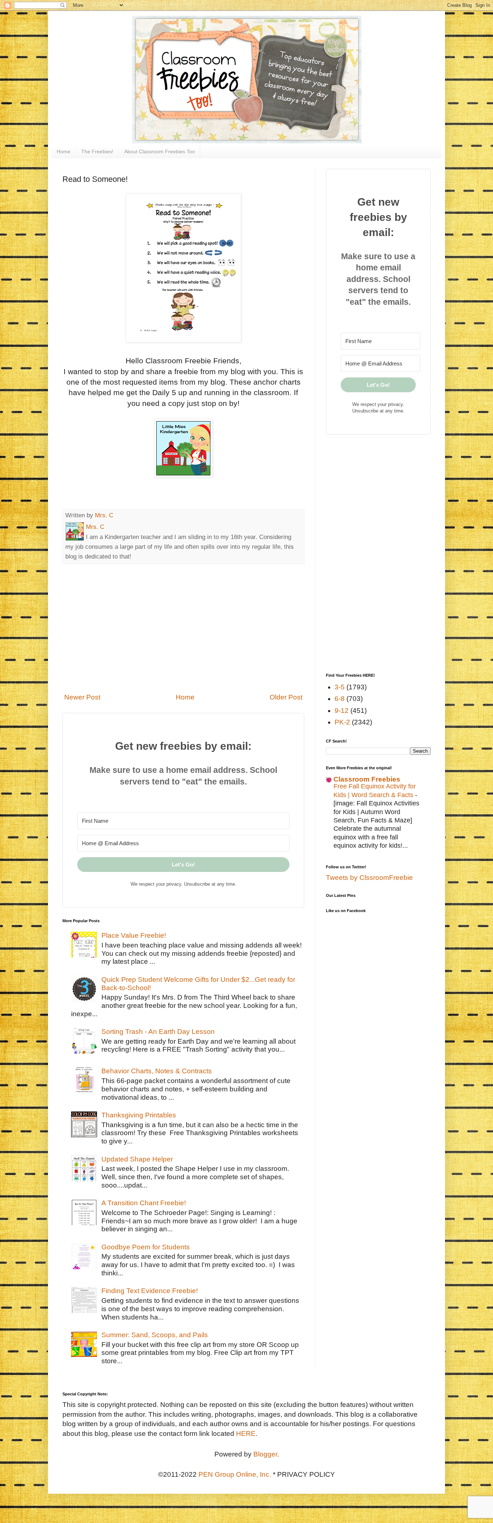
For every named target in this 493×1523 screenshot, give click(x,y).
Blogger (265, 1454)
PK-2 (342, 722)
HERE (246, 1433)
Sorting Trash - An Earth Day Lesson (158, 1031)
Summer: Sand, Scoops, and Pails (154, 1335)
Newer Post (82, 697)
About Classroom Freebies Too (159, 151)
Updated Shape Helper (137, 1159)
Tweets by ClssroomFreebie (369, 877)
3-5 (340, 687)
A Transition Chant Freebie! (143, 1203)
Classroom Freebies (366, 779)
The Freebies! (97, 151)
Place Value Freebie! (133, 935)
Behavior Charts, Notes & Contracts (156, 1071)
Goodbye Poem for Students (145, 1247)
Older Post (286, 697)
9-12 (342, 710)
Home (63, 151)
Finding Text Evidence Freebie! (149, 1291)
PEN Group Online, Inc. (234, 1474)
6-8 (340, 698)
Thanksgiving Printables (138, 1115)
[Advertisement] (183, 628)
